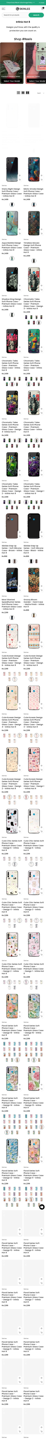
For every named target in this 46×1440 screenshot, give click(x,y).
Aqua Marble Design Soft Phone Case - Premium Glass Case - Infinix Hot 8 (12, 246)
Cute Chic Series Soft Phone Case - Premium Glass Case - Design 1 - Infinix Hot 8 (34, 969)
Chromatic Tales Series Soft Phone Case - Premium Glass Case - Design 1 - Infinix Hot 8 (34, 489)
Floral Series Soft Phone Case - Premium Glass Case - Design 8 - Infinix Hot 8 (12, 1320)
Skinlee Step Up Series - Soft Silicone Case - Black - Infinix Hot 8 (33, 549)
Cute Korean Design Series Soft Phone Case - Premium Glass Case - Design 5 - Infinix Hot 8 (33, 660)
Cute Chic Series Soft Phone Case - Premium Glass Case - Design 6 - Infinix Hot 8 (12, 845)
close (42, 2)
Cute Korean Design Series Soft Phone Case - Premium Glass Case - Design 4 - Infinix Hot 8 (11, 722)
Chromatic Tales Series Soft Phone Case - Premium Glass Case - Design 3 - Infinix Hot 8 (33, 304)
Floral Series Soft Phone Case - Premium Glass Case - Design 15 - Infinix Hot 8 (33, 1030)
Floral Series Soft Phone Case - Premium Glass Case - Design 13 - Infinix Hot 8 (33, 1103)
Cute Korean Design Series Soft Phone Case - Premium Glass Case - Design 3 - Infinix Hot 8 (33, 722)
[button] (42, 1207)
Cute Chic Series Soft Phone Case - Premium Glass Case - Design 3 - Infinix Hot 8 (34, 907)
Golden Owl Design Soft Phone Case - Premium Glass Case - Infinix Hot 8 (33, 138)
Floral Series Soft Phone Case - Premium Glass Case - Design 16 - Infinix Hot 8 (12, 1030)
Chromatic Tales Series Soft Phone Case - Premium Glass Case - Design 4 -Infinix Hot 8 (11, 427)
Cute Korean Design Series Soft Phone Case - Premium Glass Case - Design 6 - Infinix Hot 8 (11, 660)
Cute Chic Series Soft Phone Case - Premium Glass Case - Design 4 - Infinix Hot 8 (12, 907)
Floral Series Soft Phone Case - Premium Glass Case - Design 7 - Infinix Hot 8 (33, 1320)
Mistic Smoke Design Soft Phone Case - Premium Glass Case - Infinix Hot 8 (33, 192)
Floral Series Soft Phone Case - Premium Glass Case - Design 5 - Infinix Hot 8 (12, 1393)
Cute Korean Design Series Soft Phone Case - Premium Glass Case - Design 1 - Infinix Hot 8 (34, 784)
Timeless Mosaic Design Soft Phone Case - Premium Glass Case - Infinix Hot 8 (33, 248)
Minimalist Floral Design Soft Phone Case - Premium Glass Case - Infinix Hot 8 (11, 140)
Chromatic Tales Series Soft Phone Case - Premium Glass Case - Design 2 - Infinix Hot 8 (11, 489)
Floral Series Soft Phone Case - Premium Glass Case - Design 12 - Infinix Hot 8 (12, 1175)
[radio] (12, 153)
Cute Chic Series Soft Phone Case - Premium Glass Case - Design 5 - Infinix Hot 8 (34, 845)
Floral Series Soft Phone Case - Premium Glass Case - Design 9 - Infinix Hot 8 (33, 1248)
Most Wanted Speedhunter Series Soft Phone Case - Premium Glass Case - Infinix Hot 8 (12, 604)
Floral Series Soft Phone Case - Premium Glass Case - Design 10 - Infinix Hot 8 (12, 1248)
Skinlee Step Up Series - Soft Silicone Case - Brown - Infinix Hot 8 (12, 549)
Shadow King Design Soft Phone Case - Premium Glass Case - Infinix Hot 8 (12, 303)
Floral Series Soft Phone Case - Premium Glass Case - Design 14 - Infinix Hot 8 (12, 1103)
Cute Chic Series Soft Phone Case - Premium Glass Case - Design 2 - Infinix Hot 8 (12, 969)
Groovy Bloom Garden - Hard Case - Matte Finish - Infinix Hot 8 (34, 603)
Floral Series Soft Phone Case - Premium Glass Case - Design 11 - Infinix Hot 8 (33, 1175)
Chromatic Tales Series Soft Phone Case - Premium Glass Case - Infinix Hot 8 (11, 365)
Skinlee (4, 132)
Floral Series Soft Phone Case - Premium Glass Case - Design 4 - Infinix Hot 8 (33, 1393)
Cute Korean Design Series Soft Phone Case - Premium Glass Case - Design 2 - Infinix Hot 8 (11, 784)
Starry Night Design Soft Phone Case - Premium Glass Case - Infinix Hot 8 (12, 192)
